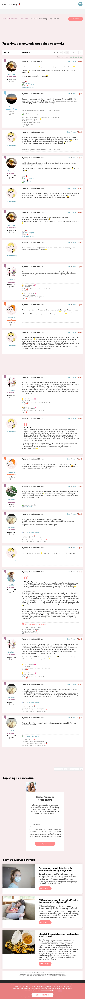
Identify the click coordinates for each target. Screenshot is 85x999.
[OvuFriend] (11, 5)
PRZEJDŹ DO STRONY (42, 995)
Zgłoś (80, 61)
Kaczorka (11, 74)
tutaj (31, 838)
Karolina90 (11, 280)
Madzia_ (11, 107)
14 (73, 52)
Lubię (74, 61)
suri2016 (11, 585)
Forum (4, 19)
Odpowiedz (75, 19)
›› (80, 52)
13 (70, 52)
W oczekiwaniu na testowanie (18, 19)
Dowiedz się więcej (47, 990)
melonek (11, 499)
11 (64, 52)
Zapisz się (45, 844)
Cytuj (68, 61)
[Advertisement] (42, 31)
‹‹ (54, 52)
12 (67, 52)
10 (60, 52)
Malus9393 (11, 318)
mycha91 (11, 527)
